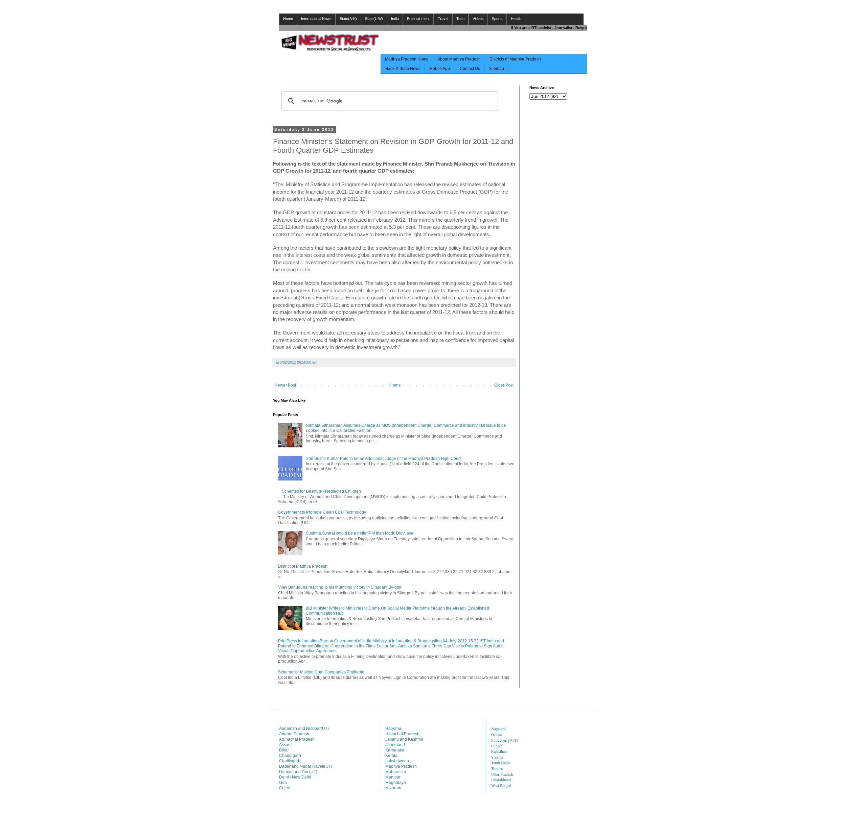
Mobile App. (440, 68)
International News (316, 19)
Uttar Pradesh (502, 774)
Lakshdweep (397, 761)
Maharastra (395, 771)
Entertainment (418, 19)
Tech (460, 19)
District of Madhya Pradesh (302, 566)
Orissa (496, 734)
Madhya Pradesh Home (407, 59)
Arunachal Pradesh (297, 739)
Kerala (391, 755)
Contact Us (470, 68)
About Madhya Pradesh (459, 59)
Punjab (496, 745)
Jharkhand (395, 744)
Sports (497, 19)
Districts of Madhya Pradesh (515, 59)
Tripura (497, 768)
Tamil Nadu (500, 762)
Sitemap (496, 68)
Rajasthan (499, 751)
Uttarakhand (501, 779)
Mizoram (393, 788)
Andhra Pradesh (294, 734)
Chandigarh (290, 755)
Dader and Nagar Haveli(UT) (305, 766)
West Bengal (501, 785)
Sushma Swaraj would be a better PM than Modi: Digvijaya (359, 533)
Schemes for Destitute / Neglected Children (321, 491)
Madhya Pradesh (401, 766)
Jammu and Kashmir (404, 739)
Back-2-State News (402, 68)
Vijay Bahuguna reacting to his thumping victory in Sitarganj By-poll (339, 587)
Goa (283, 782)
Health (516, 19)
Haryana (393, 728)
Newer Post (285, 385)
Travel (443, 19)
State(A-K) (348, 19)
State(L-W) (374, 19)
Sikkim (497, 757)
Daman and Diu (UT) (298, 771)
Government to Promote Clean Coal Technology (322, 512)
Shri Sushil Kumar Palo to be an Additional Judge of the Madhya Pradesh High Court (383, 458)
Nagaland (498, 728)
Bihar (284, 750)
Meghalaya (395, 782)
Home (288, 19)
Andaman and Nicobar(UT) (304, 728)
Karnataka (394, 750)
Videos (478, 19)
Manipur (393, 777)
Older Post (504, 385)
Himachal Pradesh (402, 734)
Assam (285, 744)
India (395, 19)
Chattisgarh (289, 761)
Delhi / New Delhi (295, 777)
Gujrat (284, 788)
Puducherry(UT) (504, 740)
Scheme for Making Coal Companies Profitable (321, 672)
